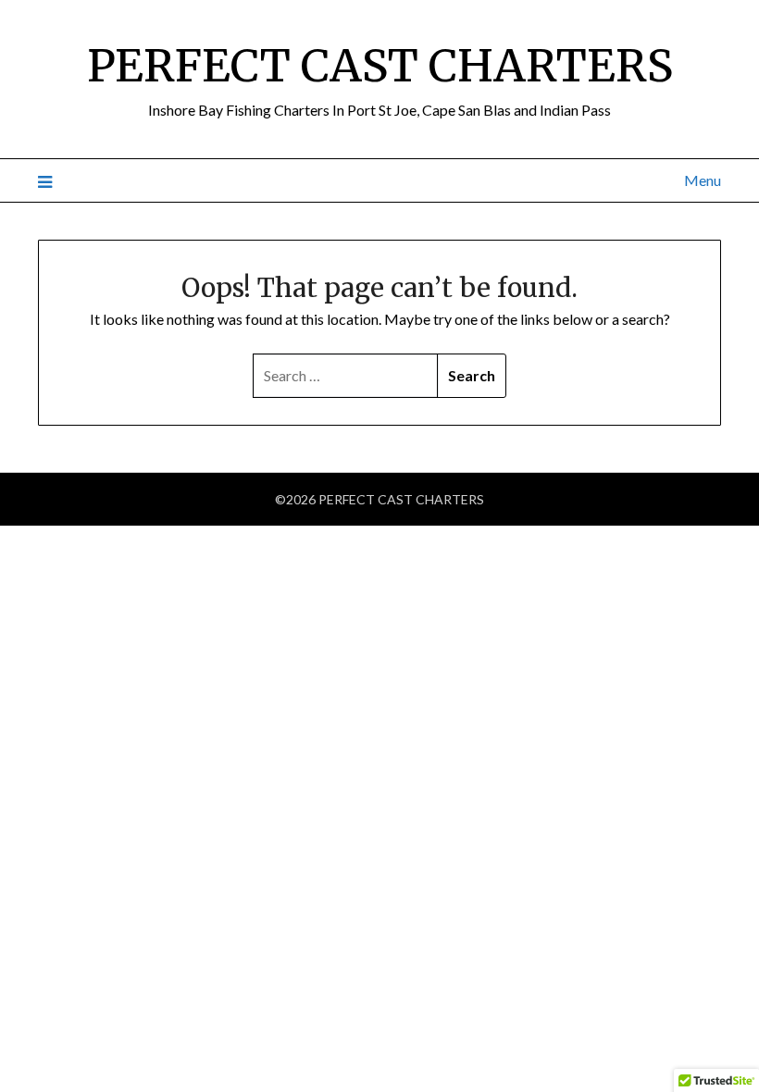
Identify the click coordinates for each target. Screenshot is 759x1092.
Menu (702, 180)
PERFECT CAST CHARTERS (380, 65)
